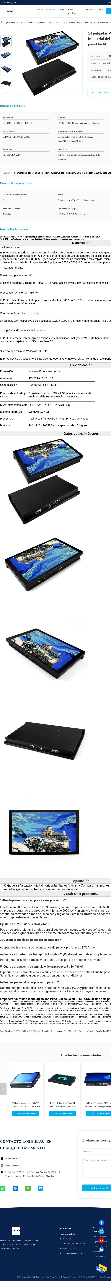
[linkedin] (101, 1249)
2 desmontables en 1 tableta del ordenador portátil (71, 1031)
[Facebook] (101, 1223)
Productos (50, 9)
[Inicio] (11, 11)
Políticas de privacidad (26, 1277)
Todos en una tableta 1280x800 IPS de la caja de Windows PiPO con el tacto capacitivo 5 (26, 1106)
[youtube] (101, 1240)
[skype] (19, 1190)
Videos (61, 9)
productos (14, 23)
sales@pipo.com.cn (13, 1165)
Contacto (88, 9)
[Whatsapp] (6, 1190)
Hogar (6, 23)
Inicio (40, 9)
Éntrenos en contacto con (101, 1256)
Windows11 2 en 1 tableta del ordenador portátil (26, 1031)
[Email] (44, 1190)
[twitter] (101, 1231)
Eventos (99, 9)
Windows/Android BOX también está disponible (38, 23)
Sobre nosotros (72, 11)
